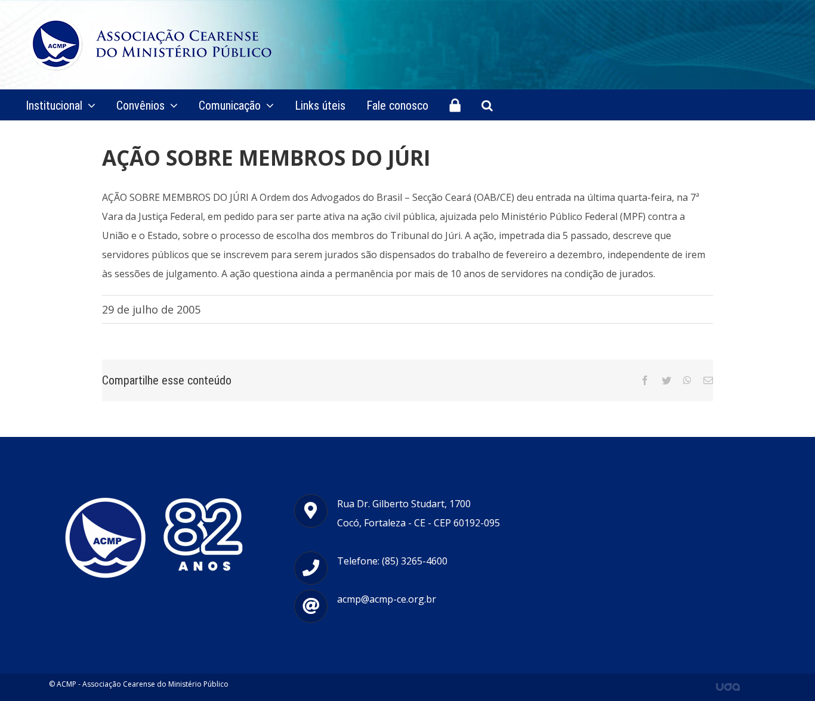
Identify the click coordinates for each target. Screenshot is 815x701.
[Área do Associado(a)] (455, 105)
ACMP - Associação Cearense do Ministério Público (143, 684)
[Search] (487, 105)
